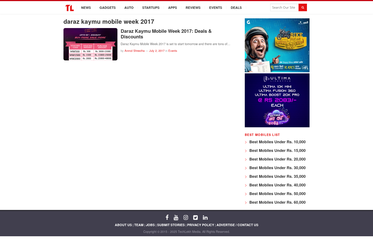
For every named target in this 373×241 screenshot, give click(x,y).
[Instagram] (185, 217)
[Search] (303, 7)
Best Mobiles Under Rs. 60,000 (277, 202)
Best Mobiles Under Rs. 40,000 (277, 185)
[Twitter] (195, 217)
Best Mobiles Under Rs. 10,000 (277, 142)
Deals (236, 7)
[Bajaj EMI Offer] (277, 71)
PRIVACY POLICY (200, 224)
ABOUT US (123, 224)
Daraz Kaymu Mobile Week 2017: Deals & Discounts (166, 33)
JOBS (150, 224)
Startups (151, 7)
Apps (172, 7)
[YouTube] (176, 217)
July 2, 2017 (156, 51)
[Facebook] (167, 217)
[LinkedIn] (205, 217)
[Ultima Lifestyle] (277, 126)
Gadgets (108, 7)
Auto (129, 7)
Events (215, 7)
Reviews (193, 7)
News (86, 7)
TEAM (139, 224)
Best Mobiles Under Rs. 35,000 (277, 176)
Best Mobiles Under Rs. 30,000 (277, 167)
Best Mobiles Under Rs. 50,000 (277, 193)
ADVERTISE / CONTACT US (237, 224)
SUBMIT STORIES (171, 224)
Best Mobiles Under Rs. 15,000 (277, 150)
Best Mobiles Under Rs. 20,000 (277, 159)
